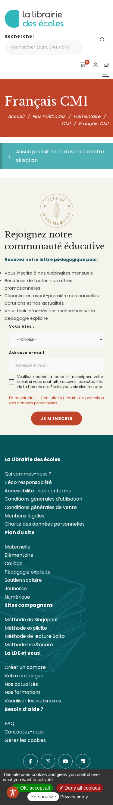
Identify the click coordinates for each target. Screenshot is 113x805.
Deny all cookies (81, 788)
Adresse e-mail (26, 352)
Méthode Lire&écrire (29, 644)
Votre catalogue (24, 675)
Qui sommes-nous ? (28, 473)
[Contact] (106, 65)
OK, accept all (34, 788)
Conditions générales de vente (41, 507)
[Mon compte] (95, 65)
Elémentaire (19, 555)
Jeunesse (16, 588)
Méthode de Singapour (31, 619)
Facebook (30, 761)
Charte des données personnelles (45, 523)
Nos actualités (21, 684)
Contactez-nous (24, 731)
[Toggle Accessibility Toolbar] (12, 792)
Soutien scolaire (23, 580)
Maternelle (17, 546)
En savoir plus (22, 397)
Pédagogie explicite (28, 571)
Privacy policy (74, 796)
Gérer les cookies (25, 740)
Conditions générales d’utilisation (43, 498)
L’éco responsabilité (28, 482)
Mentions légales (24, 515)
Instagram (48, 761)
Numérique (17, 596)
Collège (14, 563)
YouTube (65, 761)
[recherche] (102, 40)
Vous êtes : (21, 326)
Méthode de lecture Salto (35, 636)
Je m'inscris (56, 418)
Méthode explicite (26, 628)
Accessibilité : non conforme (38, 490)
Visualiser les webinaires (33, 700)
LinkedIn (83, 761)
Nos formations (23, 692)
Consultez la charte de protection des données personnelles (56, 400)
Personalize (43, 796)
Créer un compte (25, 667)
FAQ (9, 723)
